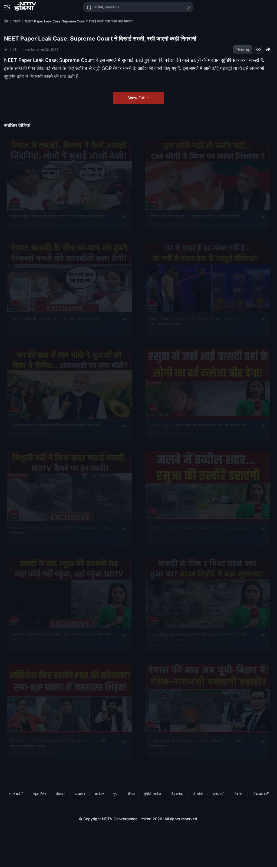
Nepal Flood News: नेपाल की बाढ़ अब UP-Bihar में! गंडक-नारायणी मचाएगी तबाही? (196, 743)
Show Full (136, 97)
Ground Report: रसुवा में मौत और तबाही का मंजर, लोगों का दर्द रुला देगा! (197, 425)
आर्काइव (80, 793)
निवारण (238, 793)
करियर (99, 793)
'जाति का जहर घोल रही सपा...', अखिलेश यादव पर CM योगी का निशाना (194, 216)
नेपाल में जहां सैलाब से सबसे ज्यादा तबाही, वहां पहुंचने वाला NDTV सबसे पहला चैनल (60, 637)
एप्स (115, 793)
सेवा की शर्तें (260, 793)
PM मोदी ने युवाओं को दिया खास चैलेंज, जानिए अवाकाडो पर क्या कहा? (55, 425)
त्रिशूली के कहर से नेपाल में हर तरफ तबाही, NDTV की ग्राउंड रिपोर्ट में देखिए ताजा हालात (60, 530)
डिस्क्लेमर (176, 793)
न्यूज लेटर (39, 793)
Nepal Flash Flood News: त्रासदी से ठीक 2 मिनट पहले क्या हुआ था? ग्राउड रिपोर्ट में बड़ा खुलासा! (197, 637)
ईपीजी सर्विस (152, 793)
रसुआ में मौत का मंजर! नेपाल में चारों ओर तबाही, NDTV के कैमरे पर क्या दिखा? (199, 527)
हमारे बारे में (16, 793)
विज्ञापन (60, 793)
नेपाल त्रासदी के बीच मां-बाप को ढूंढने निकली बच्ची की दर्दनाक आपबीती (55, 318)
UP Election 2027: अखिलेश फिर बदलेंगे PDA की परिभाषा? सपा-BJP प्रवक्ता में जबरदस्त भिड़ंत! (58, 743)
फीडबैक (198, 793)
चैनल (131, 793)
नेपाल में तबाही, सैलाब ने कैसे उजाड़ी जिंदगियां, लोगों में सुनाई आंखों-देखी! (56, 216)
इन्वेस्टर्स (218, 793)
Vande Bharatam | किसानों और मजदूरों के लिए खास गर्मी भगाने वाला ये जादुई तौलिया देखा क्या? (196, 321)
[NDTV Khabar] (25, 5)
